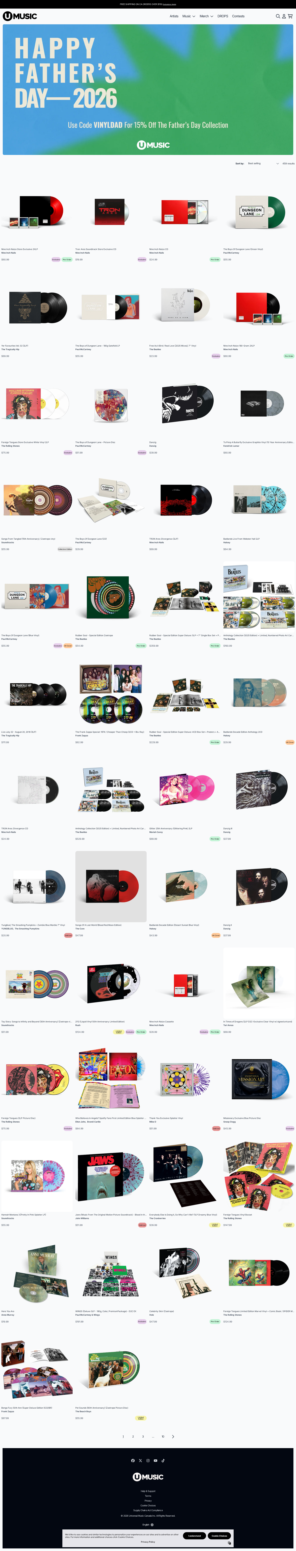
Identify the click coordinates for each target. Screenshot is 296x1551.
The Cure (79, 928)
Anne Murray (7, 1315)
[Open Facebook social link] (133, 1460)
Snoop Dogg (229, 1121)
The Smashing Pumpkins (27, 928)
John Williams (82, 1218)
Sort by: (240, 163)
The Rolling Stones (10, 446)
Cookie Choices (148, 1505)
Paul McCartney (231, 252)
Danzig (152, 446)
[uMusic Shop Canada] (20, 16)
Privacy (148, 1500)
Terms (148, 1496)
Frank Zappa (81, 735)
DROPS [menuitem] (223, 16)
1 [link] (123, 1436)
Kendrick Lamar (231, 446)
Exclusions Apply (169, 4)
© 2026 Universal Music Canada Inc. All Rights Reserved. (148, 1515)
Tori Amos (228, 1025)
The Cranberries (157, 1218)
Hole (151, 1315)
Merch (204, 16)
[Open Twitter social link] (140, 1460)
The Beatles (155, 349)
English (146, 1524)
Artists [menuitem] (174, 16)
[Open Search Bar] (277, 16)
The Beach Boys (83, 1411)
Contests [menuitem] (238, 16)
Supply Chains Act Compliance (148, 1510)
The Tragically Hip (10, 349)
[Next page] (173, 1436)
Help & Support (148, 1491)
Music (186, 16)
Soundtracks (7, 542)
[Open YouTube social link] (155, 1460)
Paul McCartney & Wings (87, 1315)
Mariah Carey (156, 832)
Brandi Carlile (94, 1121)
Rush (77, 1025)
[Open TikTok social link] (163, 1460)
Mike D (152, 1121)
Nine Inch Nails (8, 252)
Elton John (80, 1121)
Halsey (226, 542)
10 (163, 1436)
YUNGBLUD (7, 928)
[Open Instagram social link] (148, 1460)
